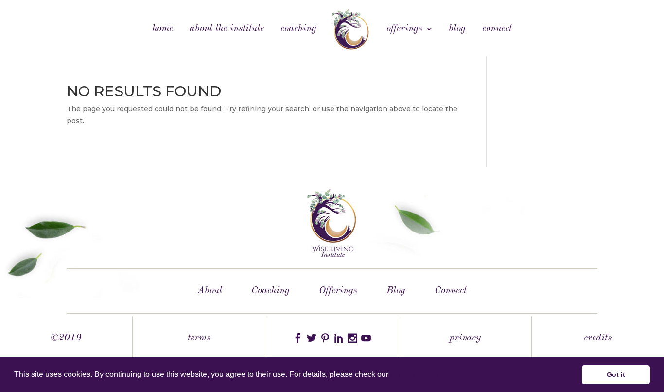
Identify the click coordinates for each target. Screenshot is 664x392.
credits (598, 338)
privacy (465, 338)
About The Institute (227, 29)
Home (162, 29)
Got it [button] (616, 374)
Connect (497, 29)
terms (199, 338)
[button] (442, 375)
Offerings (404, 29)
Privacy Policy (414, 374)
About (209, 291)
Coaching (298, 29)
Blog (457, 29)
